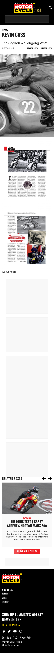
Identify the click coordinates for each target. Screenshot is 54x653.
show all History (27, 551)
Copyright (6, 637)
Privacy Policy (26, 637)
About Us (7, 590)
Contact (5, 602)
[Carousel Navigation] (47, 478)
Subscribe (6, 594)
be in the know (9, 625)
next (49, 478)
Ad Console (9, 272)
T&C (15, 637)
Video (4, 598)
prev (44, 478)
